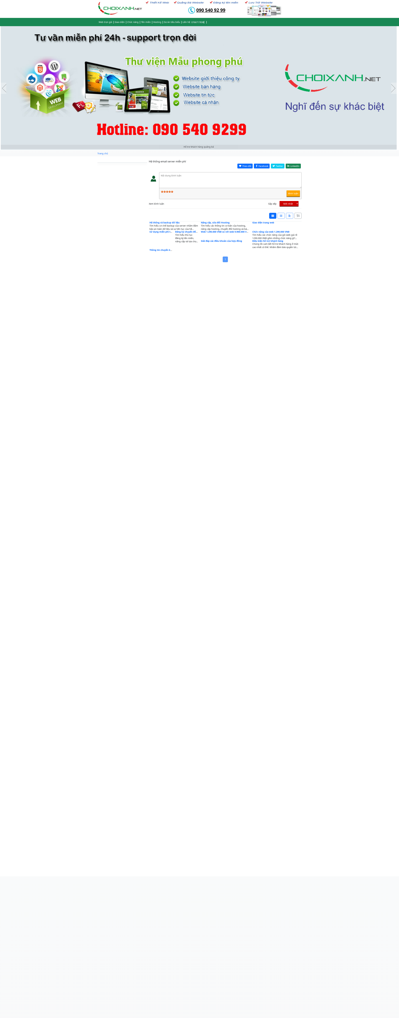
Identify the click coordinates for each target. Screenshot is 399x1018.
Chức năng (133, 22)
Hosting (157, 22)
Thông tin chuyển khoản (162, 249)
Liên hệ (186, 22)
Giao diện (120, 22)
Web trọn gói (105, 22)
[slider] (167, 191)
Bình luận (293, 193)
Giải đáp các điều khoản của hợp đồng (221, 240)
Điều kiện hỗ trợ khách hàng (267, 240)
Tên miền (146, 22)
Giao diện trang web (263, 222)
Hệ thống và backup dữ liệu (164, 222)
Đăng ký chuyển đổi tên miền (191, 231)
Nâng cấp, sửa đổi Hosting (215, 222)
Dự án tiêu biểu (172, 22)
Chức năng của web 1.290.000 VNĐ (270, 231)
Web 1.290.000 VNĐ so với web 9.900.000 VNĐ (225, 231)
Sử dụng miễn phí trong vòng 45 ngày (170, 231)
